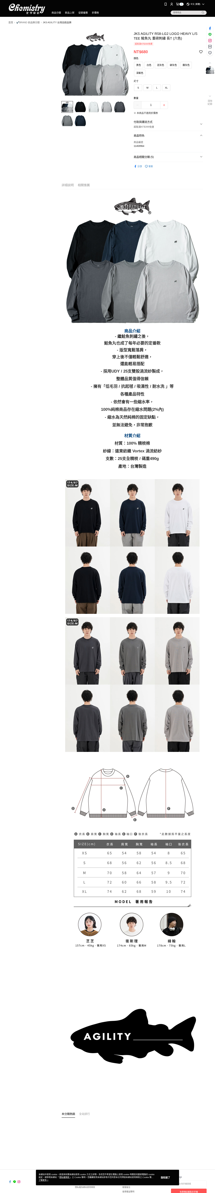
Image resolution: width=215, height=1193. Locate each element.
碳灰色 (173, 65)
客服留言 (126, 1187)
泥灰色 (160, 65)
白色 (149, 65)
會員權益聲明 (128, 1191)
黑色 (138, 65)
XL (166, 87)
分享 (139, 166)
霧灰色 (186, 65)
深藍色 (139, 73)
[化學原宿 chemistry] (27, 8)
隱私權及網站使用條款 (85, 1187)
